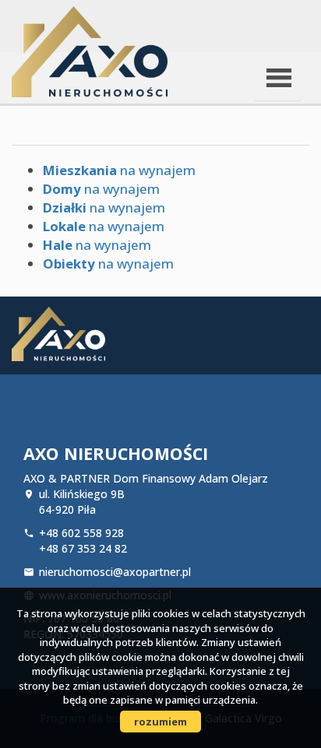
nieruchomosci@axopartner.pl (115, 571)
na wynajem (119, 170)
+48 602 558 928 (81, 532)
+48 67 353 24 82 (83, 548)
